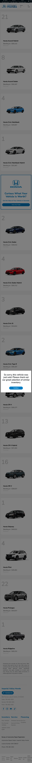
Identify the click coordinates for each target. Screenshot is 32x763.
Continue (16, 388)
